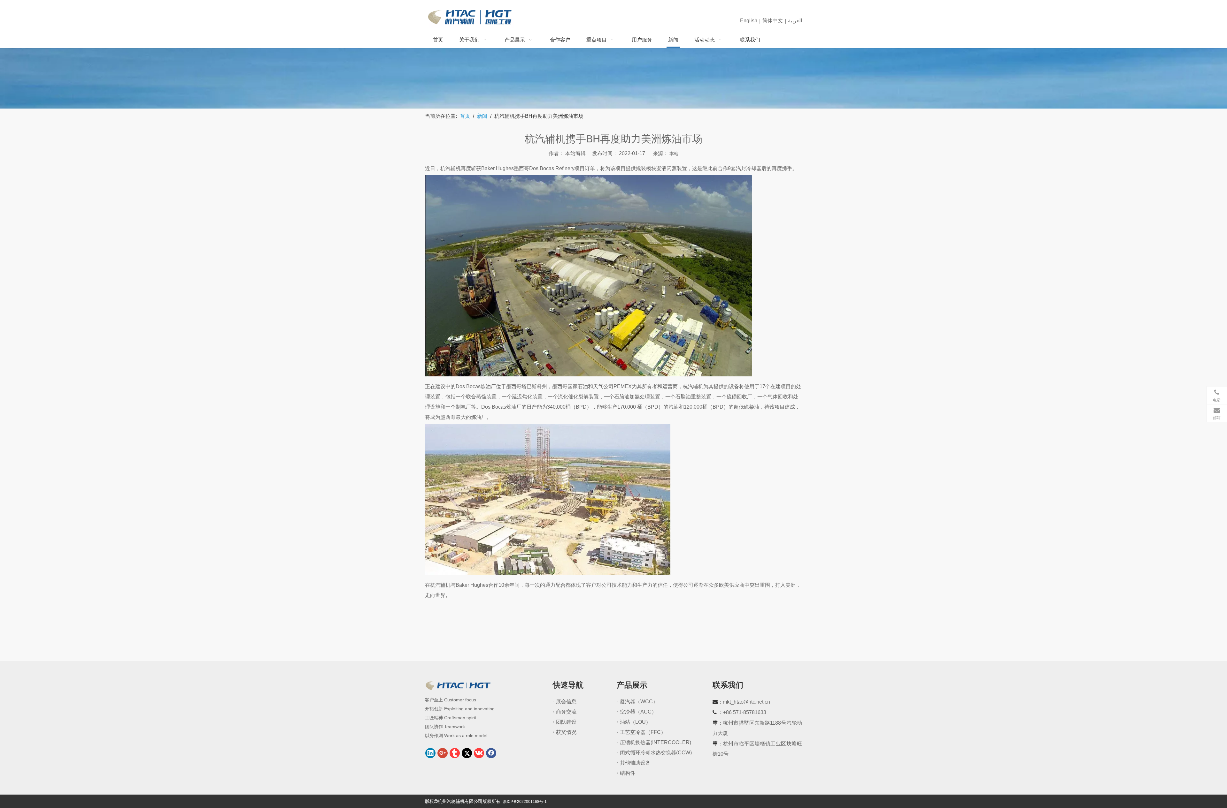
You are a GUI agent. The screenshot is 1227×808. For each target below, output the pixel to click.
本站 (673, 153)
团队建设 (566, 722)
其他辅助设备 (635, 763)
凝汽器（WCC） (639, 701)
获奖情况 (566, 732)
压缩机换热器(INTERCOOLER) (655, 742)
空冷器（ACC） (638, 711)
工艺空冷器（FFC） (643, 732)
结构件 (627, 773)
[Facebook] (491, 753)
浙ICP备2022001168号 (523, 801)
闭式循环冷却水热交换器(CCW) (656, 752)
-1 (545, 801)
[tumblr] (455, 753)
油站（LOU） (635, 722)
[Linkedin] (430, 753)
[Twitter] (467, 753)
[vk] (479, 753)
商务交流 (566, 711)
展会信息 (566, 701)
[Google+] (442, 753)
